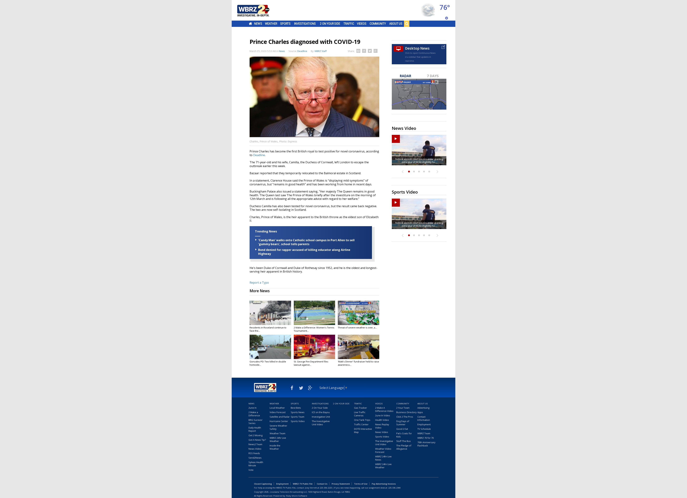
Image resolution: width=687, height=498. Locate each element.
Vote (251, 469)
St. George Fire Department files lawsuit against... (311, 363)
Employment (424, 424)
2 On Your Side (330, 23)
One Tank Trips (362, 420)
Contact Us (322, 483)
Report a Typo (259, 283)
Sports (285, 23)
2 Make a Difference (254, 414)
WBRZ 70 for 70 (425, 437)
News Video (255, 448)
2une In (253, 407)
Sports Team (297, 416)
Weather (271, 23)
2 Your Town (403, 407)
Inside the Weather (275, 447)
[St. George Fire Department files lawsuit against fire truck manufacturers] (314, 347)
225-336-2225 (326, 487)
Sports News (297, 412)
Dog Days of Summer (402, 423)
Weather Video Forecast (383, 450)
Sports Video (298, 421)
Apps (420, 412)
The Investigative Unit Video (321, 423)
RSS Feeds (254, 453)
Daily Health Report (255, 429)
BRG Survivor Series (255, 421)
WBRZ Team (423, 433)
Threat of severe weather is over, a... (357, 327)
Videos (361, 23)
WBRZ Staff (321, 51)
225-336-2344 (394, 487)
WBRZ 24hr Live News (383, 458)
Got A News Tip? (257, 439)
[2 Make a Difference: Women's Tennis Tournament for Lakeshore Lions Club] (314, 313)
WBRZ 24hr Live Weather (278, 439)
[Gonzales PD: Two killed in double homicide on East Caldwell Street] (270, 347)
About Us (395, 23)
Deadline (259, 155)
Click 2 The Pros (404, 416)
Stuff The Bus (403, 441)
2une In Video (382, 415)
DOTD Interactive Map (363, 430)
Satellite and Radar (280, 416)
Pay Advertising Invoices (384, 483)
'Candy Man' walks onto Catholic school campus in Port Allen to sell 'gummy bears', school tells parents (306, 242)
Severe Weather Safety (278, 427)
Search (406, 23)
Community (378, 23)
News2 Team (255, 444)
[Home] (257, 10)
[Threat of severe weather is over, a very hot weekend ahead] (358, 313)
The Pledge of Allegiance (403, 447)
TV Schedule (424, 428)
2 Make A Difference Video (384, 409)
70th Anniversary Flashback (426, 444)
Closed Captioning (263, 483)
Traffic (349, 23)
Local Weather (277, 407)
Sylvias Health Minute (256, 464)
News (258, 23)
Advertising (423, 407)
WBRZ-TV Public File (303, 483)
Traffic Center (361, 424)
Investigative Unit (321, 416)
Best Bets (296, 407)
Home (250, 23)
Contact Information (423, 418)
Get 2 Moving (255, 435)
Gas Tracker (360, 407)
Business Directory (406, 412)
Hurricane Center (279, 421)
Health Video (382, 420)
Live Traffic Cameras (359, 414)
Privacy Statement (341, 483)
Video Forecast (278, 412)
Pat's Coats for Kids (404, 435)
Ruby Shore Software (296, 495)
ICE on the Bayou (321, 412)
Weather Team (277, 433)
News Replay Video (382, 426)
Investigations (305, 23)
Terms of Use (360, 483)
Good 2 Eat (402, 428)
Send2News (255, 457)
